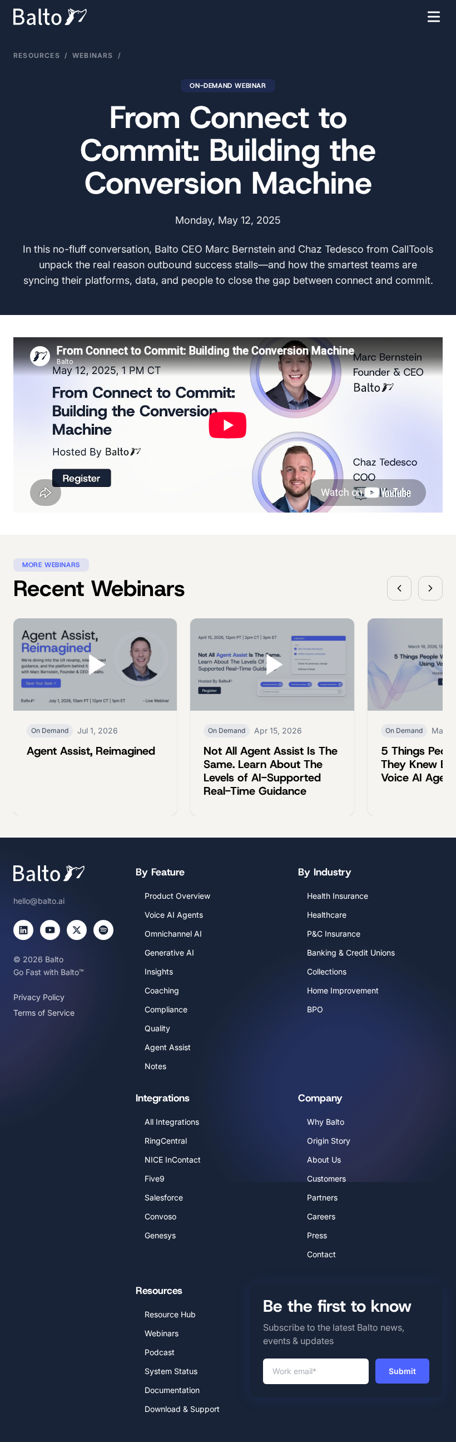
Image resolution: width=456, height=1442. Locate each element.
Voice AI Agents (174, 914)
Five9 (155, 1178)
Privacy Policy (39, 997)
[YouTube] (50, 930)
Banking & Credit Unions (351, 952)
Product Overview (177, 895)
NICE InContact (173, 1159)
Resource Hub (170, 1314)
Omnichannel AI (173, 933)
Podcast (160, 1352)
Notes (155, 1066)
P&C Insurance (333, 933)
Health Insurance (337, 895)
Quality (157, 1028)
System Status (171, 1371)
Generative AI (169, 952)
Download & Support (182, 1409)
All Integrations (172, 1121)
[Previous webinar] (399, 588)
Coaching (162, 990)
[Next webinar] (430, 588)
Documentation (172, 1390)
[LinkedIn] (23, 930)
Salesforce (164, 1197)
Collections (326, 971)
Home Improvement (343, 990)
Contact (321, 1254)
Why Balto (325, 1121)
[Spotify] (103, 930)
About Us (324, 1159)
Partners (322, 1197)
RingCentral (166, 1140)
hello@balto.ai (39, 900)
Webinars (92, 55)
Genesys (160, 1235)
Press (317, 1235)
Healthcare (326, 914)
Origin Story (328, 1140)
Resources (36, 55)
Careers (321, 1216)
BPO (315, 1009)
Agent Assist (168, 1047)
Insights (159, 971)
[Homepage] (66, 17)
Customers (326, 1178)
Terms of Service (44, 1012)
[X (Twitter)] (77, 930)
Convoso (160, 1216)
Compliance (166, 1009)
